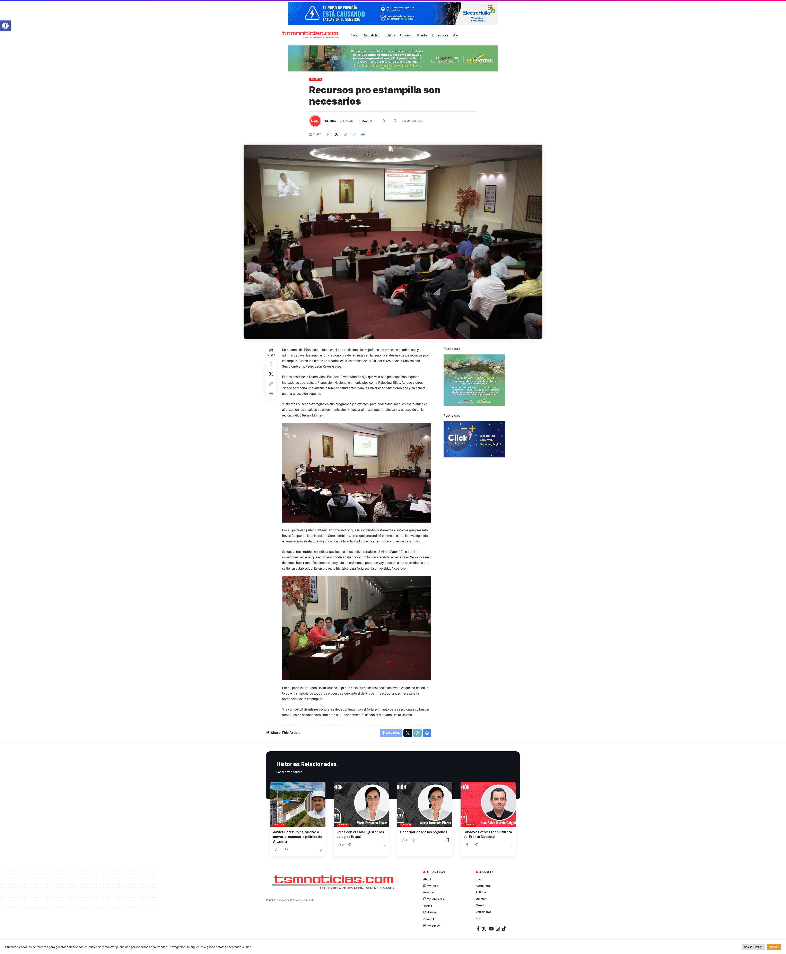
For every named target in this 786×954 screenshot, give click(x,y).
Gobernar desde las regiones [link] (423, 832)
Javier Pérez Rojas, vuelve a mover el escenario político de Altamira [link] (297, 836)
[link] (5, 25)
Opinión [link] (342, 824)
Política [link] (316, 79)
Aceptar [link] (773, 946)
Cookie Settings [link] (753, 946)
